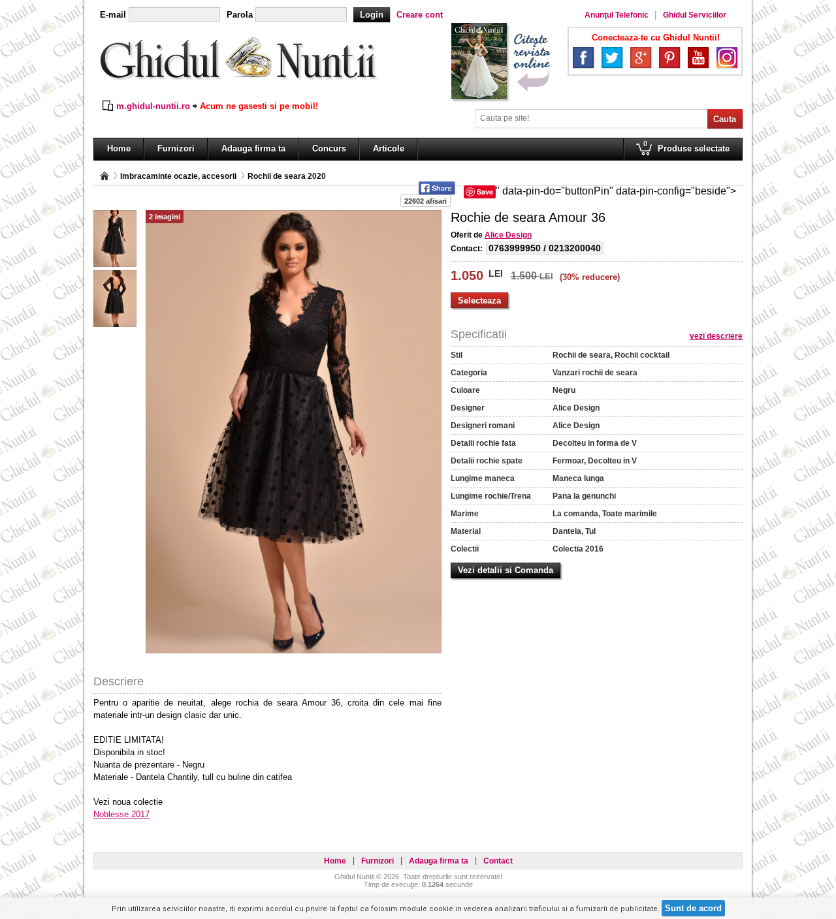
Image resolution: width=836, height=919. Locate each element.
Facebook (583, 57)
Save (485, 191)
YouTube (698, 57)
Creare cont (419, 15)
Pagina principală (104, 176)
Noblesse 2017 (121, 814)
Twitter (612, 57)
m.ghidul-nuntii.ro (153, 106)
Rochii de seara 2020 (287, 176)
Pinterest (669, 57)
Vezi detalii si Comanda (505, 570)
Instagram (726, 57)
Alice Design (508, 235)
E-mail (113, 15)
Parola (240, 15)
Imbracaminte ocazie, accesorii (178, 176)
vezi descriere (716, 336)
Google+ (640, 57)
